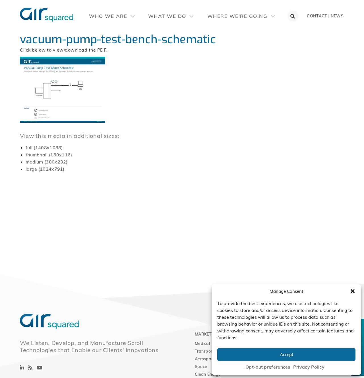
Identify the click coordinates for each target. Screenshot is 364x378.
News (337, 16)
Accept (286, 354)
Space (201, 366)
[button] (352, 291)
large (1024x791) (45, 169)
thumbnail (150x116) (49, 155)
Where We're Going (238, 16)
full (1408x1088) (44, 147)
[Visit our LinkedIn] (22, 368)
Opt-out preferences (267, 367)
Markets (204, 334)
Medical (202, 343)
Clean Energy (208, 374)
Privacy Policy (308, 367)
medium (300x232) (47, 162)
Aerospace (205, 358)
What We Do (168, 16)
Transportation (209, 351)
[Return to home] (20, 11)
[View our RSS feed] (30, 368)
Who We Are (109, 16)
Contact (317, 16)
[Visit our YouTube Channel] (39, 368)
